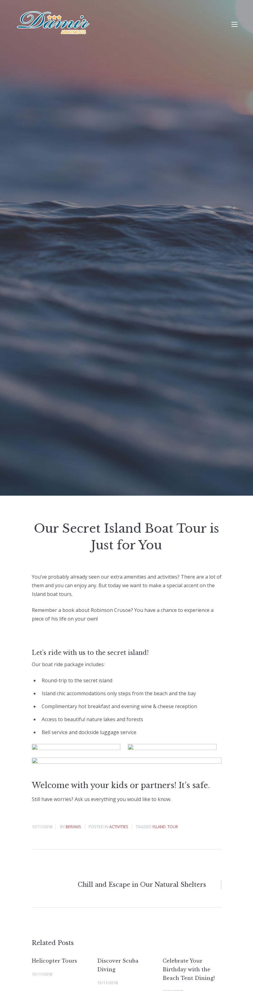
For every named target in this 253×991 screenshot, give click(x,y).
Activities (118, 826)
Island (159, 826)
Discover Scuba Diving (118, 965)
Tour (173, 826)
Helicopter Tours (54, 961)
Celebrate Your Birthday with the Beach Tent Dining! (189, 969)
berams (73, 826)
